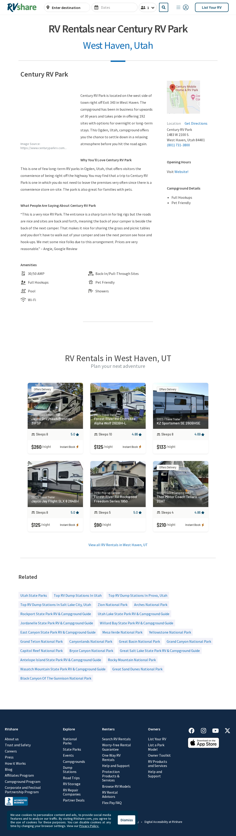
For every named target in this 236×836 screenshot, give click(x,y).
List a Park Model (156, 747)
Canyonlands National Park (90, 641)
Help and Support (116, 766)
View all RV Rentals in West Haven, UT (118, 544)
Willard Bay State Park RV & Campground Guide (136, 623)
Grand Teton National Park (41, 641)
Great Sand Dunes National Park (137, 669)
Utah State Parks (33, 595)
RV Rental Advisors (110, 794)
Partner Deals (74, 800)
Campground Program (22, 781)
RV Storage (71, 784)
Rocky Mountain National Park (132, 659)
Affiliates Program (19, 775)
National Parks (70, 741)
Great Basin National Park (139, 641)
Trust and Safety (18, 745)
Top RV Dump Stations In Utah (78, 595)
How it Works (15, 763)
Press (9, 757)
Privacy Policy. (89, 826)
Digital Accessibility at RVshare (163, 822)
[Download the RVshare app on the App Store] (203, 746)
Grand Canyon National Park (189, 641)
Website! (181, 171)
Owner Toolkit (159, 755)
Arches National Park (150, 604)
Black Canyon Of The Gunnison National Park (55, 678)
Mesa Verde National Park (122, 632)
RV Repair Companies (72, 792)
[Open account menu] (182, 7)
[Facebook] (194, 730)
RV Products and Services (157, 763)
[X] (227, 730)
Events (68, 755)
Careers (11, 751)
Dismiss (127, 820)
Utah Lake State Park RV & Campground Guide (133, 613)
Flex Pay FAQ (112, 803)
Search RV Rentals (116, 739)
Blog (8, 769)
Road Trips (71, 778)
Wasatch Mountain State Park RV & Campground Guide (63, 669)
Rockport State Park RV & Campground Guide (55, 613)
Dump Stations (70, 769)
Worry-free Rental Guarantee (116, 747)
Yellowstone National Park (170, 632)
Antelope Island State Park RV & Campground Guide (60, 659)
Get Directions (196, 123)
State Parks (72, 749)
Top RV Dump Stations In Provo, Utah (137, 595)
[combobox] (69, 7)
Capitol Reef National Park (41, 650)
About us (12, 739)
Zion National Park (112, 604)
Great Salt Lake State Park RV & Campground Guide (160, 650)
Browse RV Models (116, 786)
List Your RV (212, 7)
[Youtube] (218, 730)
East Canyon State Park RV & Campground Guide (58, 632)
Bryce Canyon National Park (91, 650)
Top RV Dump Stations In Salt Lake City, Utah (55, 604)
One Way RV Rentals (111, 757)
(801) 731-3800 (178, 145)
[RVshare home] (22, 7)
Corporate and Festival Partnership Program (23, 789)
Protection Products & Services (111, 776)
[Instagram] (206, 730)
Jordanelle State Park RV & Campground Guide (56, 623)
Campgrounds (74, 761)
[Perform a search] (163, 7)
